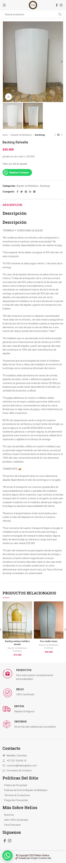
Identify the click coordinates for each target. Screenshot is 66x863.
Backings (40, 135)
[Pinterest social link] (26, 191)
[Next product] (61, 135)
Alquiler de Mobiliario (21, 135)
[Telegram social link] (34, 191)
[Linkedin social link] (30, 191)
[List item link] (33, 761)
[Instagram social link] (61, 5)
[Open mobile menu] (4, 5)
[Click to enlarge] (8, 96)
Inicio (5, 135)
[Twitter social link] (21, 191)
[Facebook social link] (57, 5)
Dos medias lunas (48, 641)
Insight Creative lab (41, 858)
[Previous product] (55, 135)
